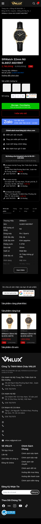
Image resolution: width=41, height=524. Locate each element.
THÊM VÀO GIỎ (20, 113)
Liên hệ (4, 454)
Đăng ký (34, 492)
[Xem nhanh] (14, 316)
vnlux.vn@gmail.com (13, 440)
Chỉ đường (23, 174)
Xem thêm (21, 270)
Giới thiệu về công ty (10, 459)
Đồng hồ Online (8, 463)
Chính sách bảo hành (30, 453)
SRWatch (14, 70)
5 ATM (21, 244)
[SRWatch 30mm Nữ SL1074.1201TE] (28, 321)
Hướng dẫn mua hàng (30, 472)
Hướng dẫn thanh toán (30, 476)
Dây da (22, 237)
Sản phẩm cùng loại (11, 311)
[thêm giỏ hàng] (9, 316)
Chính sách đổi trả (29, 468)
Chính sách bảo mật (29, 458)
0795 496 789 (20, 123)
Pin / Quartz (24, 233)
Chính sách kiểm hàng (30, 481)
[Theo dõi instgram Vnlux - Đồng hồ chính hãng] (15, 506)
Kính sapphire (24, 240)
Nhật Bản (23, 251)
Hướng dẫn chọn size (10, 75)
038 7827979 (10, 174)
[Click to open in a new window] (20, 37)
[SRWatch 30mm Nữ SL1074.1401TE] (9, 321)
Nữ (20, 229)
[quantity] (13, 96)
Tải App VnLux (7, 450)
